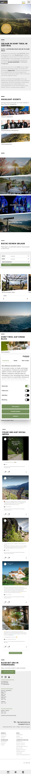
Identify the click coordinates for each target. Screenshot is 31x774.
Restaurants (3, 743)
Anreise (3, 256)
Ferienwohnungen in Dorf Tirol (21, 746)
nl (29, 762)
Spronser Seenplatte (13, 62)
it (24, 762)
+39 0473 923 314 (6, 684)
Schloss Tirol (11, 70)
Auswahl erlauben (15, 411)
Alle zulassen (15, 406)
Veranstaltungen (4, 741)
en (26, 762)
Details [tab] (15, 360)
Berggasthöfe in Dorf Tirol (21, 749)
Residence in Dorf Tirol (20, 744)
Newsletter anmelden (8, 671)
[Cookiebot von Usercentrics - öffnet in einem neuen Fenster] (22, 357)
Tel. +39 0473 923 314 (22, 722)
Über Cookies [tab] (25, 360)
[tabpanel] (14, 283)
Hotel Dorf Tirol (19, 741)
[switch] (27, 390)
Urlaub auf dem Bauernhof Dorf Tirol (23, 754)
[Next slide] (27, 298)
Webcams (18, 736)
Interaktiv (3, 733)
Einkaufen (3, 744)
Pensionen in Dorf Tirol (20, 743)
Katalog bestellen (19, 734)
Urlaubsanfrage (19, 753)
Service (18, 733)
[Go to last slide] (3, 298)
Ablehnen (15, 416)
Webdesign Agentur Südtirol (3, 763)
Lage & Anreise (4, 734)
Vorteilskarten (3, 736)
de (22, 762)
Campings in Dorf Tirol (20, 751)
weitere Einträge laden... (15, 652)
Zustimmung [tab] (5, 360)
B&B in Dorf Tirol (19, 748)
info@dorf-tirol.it (24, 724)
